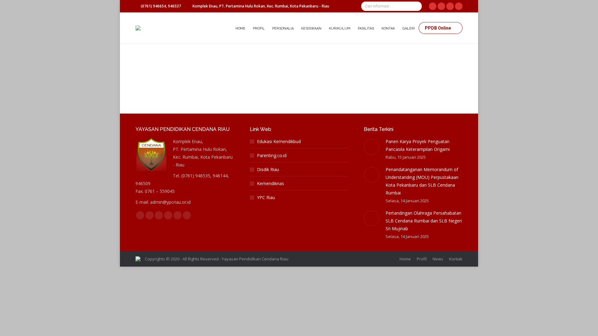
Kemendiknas (270, 183)
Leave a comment (286, 65)
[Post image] (371, 147)
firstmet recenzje (159, 65)
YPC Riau (266, 197)
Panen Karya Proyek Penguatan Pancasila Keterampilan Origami (418, 145)
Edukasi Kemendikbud (279, 141)
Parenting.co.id (272, 155)
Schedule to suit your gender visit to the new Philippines (218, 54)
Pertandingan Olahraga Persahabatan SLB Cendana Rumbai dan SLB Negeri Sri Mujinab (424, 220)
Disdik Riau (268, 169)
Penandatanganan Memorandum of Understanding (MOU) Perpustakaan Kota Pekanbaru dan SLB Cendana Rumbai (422, 181)
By (203, 65)
